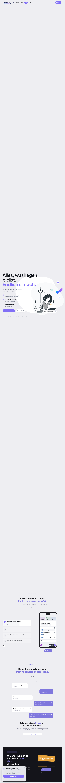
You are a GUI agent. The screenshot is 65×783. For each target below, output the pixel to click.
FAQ (30, 2)
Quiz (26, 2)
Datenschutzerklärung (13, 773)
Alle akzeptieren (13, 776)
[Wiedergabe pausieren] (4, 645)
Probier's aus (48, 650)
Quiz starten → (46, 769)
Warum (17, 2)
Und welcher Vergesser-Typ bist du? (31, 734)
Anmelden (58, 2)
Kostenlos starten (9, 311)
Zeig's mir (19, 311)
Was (22, 2)
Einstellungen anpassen (13, 779)
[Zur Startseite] (9, 2)
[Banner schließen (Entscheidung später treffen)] (24, 767)
